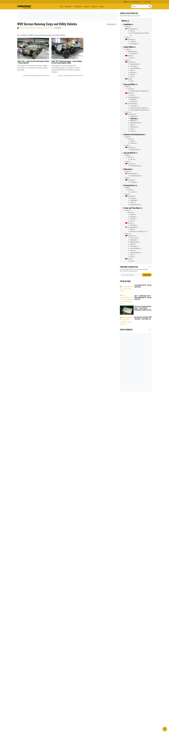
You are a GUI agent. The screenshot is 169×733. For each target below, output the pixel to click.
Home (61, 6)
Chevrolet (134, 106)
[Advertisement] (67, 16)
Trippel (133, 41)
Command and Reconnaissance (135, 134)
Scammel (134, 101)
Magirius (133, 120)
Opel (132, 125)
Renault (133, 72)
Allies (128, 27)
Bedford (133, 99)
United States (133, 29)
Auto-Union (134, 238)
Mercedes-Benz (136, 123)
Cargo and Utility (130, 84)
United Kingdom (134, 97)
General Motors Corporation (139, 91)
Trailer (133, 131)
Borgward (134, 116)
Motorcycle (128, 169)
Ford (132, 31)
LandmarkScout (24, 6)
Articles (86, 6)
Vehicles (125, 20)
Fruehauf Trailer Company (139, 108)
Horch (133, 159)
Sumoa (133, 219)
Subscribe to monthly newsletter (133, 2)
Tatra (132, 129)
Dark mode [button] (147, 2)
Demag (133, 198)
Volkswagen (134, 44)
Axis (128, 37)
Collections (68, 6)
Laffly (132, 141)
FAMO (133, 244)
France (131, 139)
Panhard (133, 143)
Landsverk (134, 53)
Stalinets (133, 225)
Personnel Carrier (130, 185)
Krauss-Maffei (135, 68)
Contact (101, 6)
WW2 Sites (77, 6)
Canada (131, 89)
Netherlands (132, 51)
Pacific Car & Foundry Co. (138, 231)
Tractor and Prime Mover (133, 208)
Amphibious (128, 24)
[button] (73, 6)
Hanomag (134, 66)
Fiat (132, 81)
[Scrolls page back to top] (164, 729)
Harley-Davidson (136, 176)
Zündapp (134, 182)
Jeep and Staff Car (130, 152)
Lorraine (133, 192)
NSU (132, 70)
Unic (132, 77)
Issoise (133, 214)
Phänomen (134, 127)
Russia (131, 56)
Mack (132, 229)
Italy (130, 79)
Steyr (132, 75)
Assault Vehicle (130, 47)
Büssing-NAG (135, 64)
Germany (131, 39)
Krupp (133, 250)
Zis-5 (132, 58)
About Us (95, 6)
